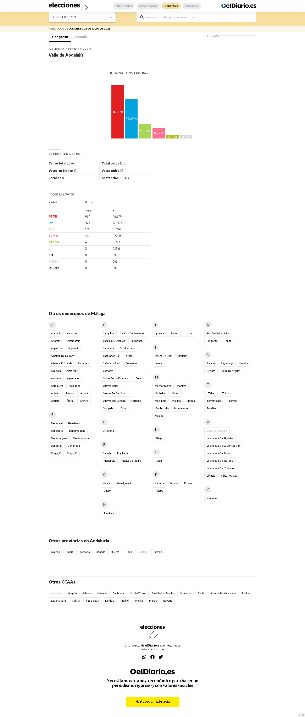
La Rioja (110, 600)
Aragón (72, 593)
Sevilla (158, 552)
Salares (211, 363)
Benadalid (57, 423)
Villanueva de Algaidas (220, 438)
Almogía (56, 370)
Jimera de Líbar (163, 355)
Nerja (159, 438)
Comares (108, 370)
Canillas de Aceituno (132, 333)
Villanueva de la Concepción (223, 445)
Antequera (57, 385)
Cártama (136, 400)
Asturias (87, 593)
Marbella (160, 393)
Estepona (108, 430)
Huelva (115, 552)
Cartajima (108, 348)
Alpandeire (73, 378)
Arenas (70, 393)
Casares (129, 355)
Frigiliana (122, 453)
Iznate (188, 333)
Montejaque (181, 408)
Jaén (129, 552)
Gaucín (107, 483)
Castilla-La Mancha (163, 593)
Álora (70, 400)
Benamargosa (59, 438)
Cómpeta (108, 408)
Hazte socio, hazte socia (152, 701)
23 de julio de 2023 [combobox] (64, 17)
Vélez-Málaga (229, 475)
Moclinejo (160, 400)
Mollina (176, 400)
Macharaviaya (163, 385)
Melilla (139, 600)
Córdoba (85, 552)
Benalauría (57, 430)
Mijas (175, 393)
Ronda (228, 340)
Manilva (181, 385)
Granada (100, 552)
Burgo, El (72, 453)
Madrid (125, 600)
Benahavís (74, 423)
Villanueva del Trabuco (220, 468)
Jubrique (182, 355)
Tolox (225, 393)
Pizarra (188, 483)
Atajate (55, 400)
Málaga (159, 415)
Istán (174, 333)
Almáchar (71, 370)
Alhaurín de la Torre (63, 355)
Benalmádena (77, 430)
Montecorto (162, 408)
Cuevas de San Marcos (116, 393)
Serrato (211, 370)
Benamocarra (81, 438)
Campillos (108, 333)
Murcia (153, 600)
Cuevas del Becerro (114, 400)
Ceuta (201, 593)
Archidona (75, 385)
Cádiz (70, 552)
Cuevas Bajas (110, 385)
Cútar (124, 408)
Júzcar (159, 363)
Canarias (102, 593)
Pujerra (159, 490)
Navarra (167, 600)
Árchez (84, 400)
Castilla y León (137, 593)
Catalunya (185, 593)
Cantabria (118, 593)
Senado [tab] (81, 37)
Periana (174, 483)
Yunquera (212, 498)
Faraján (107, 453)
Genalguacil (124, 483)
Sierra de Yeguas (230, 370)
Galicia (76, 600)
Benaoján (56, 445)
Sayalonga (227, 363)
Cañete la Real (111, 363)
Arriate (84, 393)
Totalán (211, 408)
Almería (55, 552)
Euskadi (246, 593)
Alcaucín (72, 333)
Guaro (107, 490)
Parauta (159, 483)
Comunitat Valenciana (224, 593)
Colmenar (131, 363)
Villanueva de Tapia (218, 453)
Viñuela (211, 475)
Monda (191, 400)
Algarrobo (57, 348)
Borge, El (56, 453)
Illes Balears (93, 600)
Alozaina (56, 378)
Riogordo (212, 340)
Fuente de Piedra (131, 460)
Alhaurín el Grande (61, 363)
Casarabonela (111, 355)
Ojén (159, 460)
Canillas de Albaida (114, 340)
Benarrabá (74, 445)
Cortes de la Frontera (115, 378)
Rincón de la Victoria (219, 333)
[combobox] (199, 17)
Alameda (56, 333)
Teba (211, 393)
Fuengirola (109, 460)
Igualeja (159, 333)
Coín (138, 378)
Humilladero (110, 513)
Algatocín (73, 348)
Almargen (83, 363)
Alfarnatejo (74, 340)
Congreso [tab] (60, 37)
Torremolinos (215, 400)
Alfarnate (56, 340)
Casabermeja (127, 348)
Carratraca (137, 340)
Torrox (233, 400)
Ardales (55, 393)
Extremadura (58, 600)
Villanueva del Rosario (220, 460)
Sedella (243, 363)
